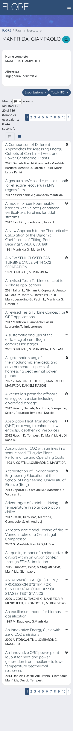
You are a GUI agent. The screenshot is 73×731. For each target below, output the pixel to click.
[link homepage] (17, 7)
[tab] (10, 136)
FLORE (6, 30)
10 (63, 117)
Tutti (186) (58, 92)
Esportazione (34, 92)
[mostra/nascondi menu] (69, 7)
